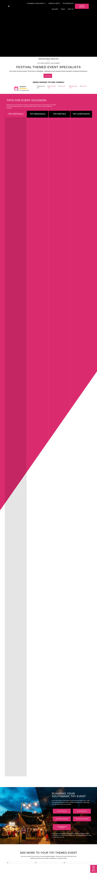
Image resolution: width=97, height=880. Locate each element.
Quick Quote (48, 75)
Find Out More (15, 813)
